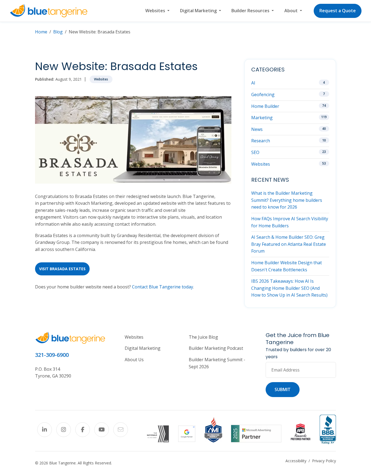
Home (41, 32)
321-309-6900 (52, 354)
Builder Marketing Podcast (216, 348)
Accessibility (295, 460)
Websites (101, 79)
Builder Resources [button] (251, 11)
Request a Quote (337, 11)
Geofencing (263, 94)
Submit (283, 389)
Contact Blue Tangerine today (162, 287)
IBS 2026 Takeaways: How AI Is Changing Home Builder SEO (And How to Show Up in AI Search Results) (289, 288)
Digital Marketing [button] (199, 11)
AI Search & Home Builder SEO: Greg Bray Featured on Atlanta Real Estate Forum (288, 244)
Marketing (262, 118)
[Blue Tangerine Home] (49, 11)
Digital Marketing (143, 348)
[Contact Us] (120, 429)
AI (253, 83)
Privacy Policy (324, 460)
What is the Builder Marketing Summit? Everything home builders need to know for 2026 (286, 200)
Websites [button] (155, 11)
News (257, 129)
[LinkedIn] (44, 429)
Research (260, 141)
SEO (255, 152)
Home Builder (265, 106)
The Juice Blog (203, 337)
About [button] (291, 11)
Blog (58, 32)
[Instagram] (63, 429)
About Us (134, 360)
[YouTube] (101, 429)
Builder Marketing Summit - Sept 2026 (217, 363)
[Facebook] (82, 429)
